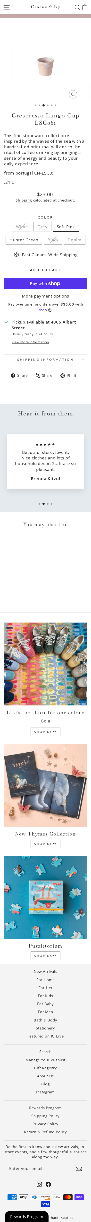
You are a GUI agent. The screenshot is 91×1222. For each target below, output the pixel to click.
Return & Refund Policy (45, 1131)
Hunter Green (23, 240)
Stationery (45, 1028)
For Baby (45, 1003)
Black (53, 240)
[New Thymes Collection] (45, 785)
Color (45, 217)
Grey (42, 226)
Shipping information (45, 359)
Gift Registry (45, 1067)
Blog (45, 1083)
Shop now (45, 956)
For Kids (45, 995)
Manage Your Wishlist (45, 1059)
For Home (45, 979)
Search (45, 1051)
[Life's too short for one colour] (45, 664)
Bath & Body (45, 1020)
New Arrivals (45, 971)
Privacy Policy (45, 1123)
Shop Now (45, 732)
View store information (30, 342)
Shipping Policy (45, 1115)
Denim (74, 240)
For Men (45, 1011)
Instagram (45, 1092)
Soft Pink (66, 226)
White (22, 226)
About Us (45, 1075)
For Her (46, 987)
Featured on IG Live (45, 1036)
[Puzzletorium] (45, 897)
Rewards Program (45, 1107)
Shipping (24, 200)
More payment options (45, 296)
